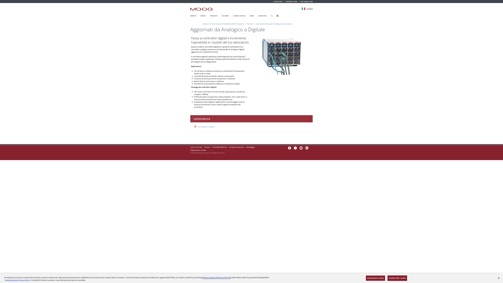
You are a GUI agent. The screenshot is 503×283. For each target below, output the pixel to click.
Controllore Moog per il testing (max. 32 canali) (273, 24)
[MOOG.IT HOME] (201, 9)
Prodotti (250, 24)
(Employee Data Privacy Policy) (17, 280)
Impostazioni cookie (198, 150)
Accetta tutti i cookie (397, 278)
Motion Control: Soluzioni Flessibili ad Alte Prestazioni (224, 24)
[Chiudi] (499, 278)
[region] (251, 278)
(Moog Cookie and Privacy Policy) (216, 277)
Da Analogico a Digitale (206, 127)
